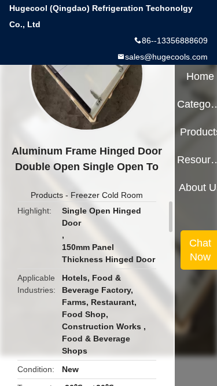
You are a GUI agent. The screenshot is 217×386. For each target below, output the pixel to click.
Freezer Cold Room (107, 195)
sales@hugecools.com (166, 56)
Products (47, 195)
